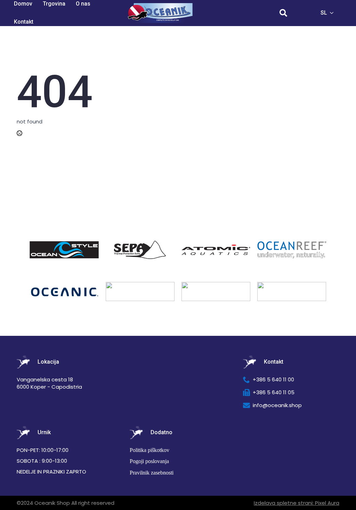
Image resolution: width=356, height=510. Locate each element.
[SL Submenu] (333, 13)
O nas (83, 3)
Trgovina (54, 3)
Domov (23, 3)
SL (324, 12)
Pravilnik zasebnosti (151, 473)
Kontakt (23, 21)
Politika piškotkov (149, 450)
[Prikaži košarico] (303, 13)
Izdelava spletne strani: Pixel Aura (296, 503)
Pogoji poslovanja (149, 461)
